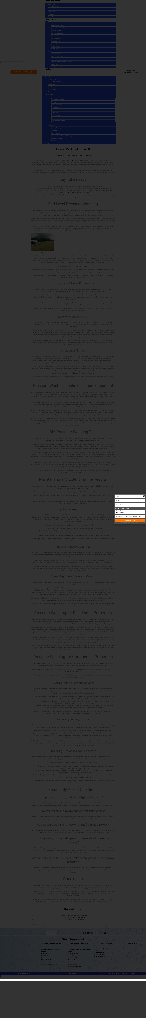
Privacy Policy (73, 980)
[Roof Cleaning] (130, 512)
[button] (143, 495)
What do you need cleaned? (122, 508)
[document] (73, 509)
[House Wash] (130, 511)
